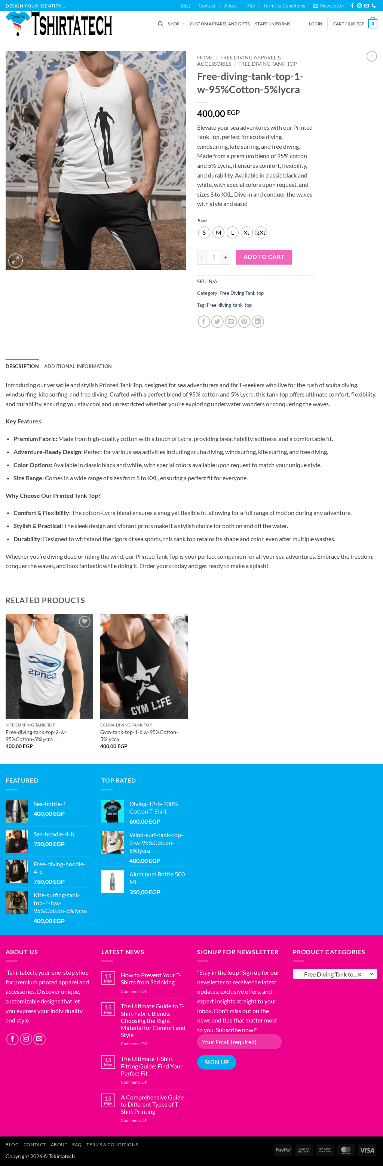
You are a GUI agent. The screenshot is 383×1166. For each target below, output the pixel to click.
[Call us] (373, 6)
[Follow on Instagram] (359, 6)
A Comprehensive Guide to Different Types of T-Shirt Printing (152, 1104)
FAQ (250, 6)
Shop (174, 23)
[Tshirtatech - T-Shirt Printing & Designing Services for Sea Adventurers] (76, 23)
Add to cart (264, 256)
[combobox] (335, 974)
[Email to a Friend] (231, 321)
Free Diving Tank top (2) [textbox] (333, 974)
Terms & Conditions (284, 6)
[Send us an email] (366, 6)
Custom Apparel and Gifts (220, 23)
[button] (328, 5)
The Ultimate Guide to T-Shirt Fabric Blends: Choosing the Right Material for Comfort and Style (153, 1020)
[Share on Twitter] (217, 321)
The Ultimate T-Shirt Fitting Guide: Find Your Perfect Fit (152, 1065)
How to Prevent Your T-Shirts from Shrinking (151, 978)
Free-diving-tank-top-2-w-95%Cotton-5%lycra (36, 735)
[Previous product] (372, 56)
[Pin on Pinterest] (244, 321)
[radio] (204, 232)
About (230, 6)
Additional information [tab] (78, 366)
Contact (207, 6)
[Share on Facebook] (204, 321)
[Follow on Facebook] (352, 6)
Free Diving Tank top (267, 64)
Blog (185, 6)
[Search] (160, 23)
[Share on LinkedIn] (258, 321)
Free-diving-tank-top (229, 305)
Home (205, 58)
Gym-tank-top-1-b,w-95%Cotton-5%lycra (139, 735)
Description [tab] (22, 366)
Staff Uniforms (272, 23)
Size (202, 220)
